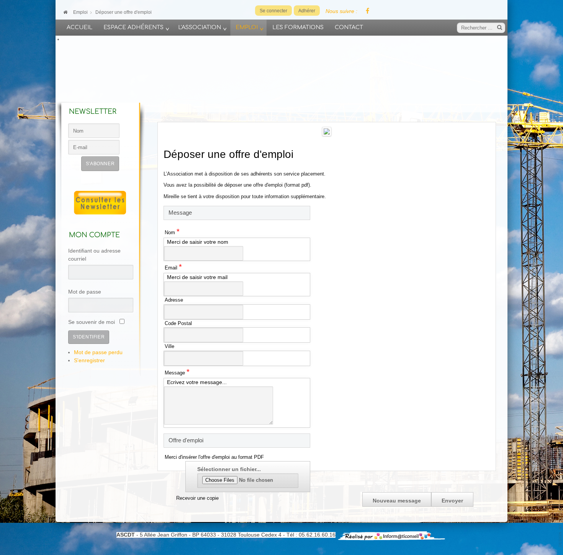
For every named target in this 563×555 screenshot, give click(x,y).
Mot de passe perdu (98, 352)
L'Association (199, 27)
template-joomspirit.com (560, 522)
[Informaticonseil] (391, 535)
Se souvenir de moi (91, 322)
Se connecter (273, 10)
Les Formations (298, 27)
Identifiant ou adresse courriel (94, 254)
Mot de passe (84, 292)
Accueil (79, 27)
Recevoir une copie (197, 498)
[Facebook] (367, 11)
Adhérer (306, 10)
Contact (349, 27)
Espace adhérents (133, 27)
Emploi (247, 27)
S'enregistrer (89, 360)
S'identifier (89, 337)
